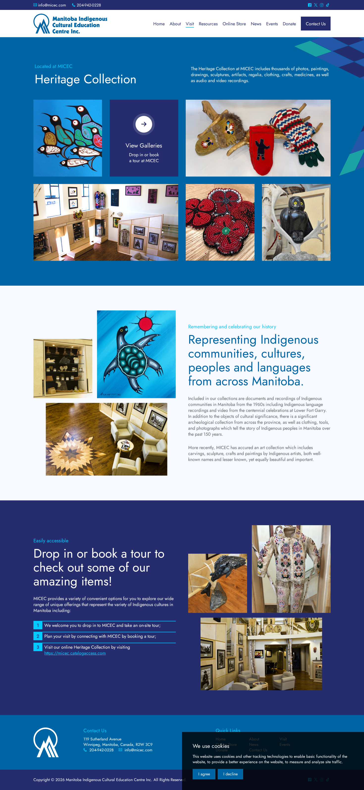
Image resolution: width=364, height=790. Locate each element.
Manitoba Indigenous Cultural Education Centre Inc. (70, 23)
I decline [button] (230, 774)
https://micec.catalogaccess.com (75, 653)
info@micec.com (52, 5)
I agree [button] (204, 774)
